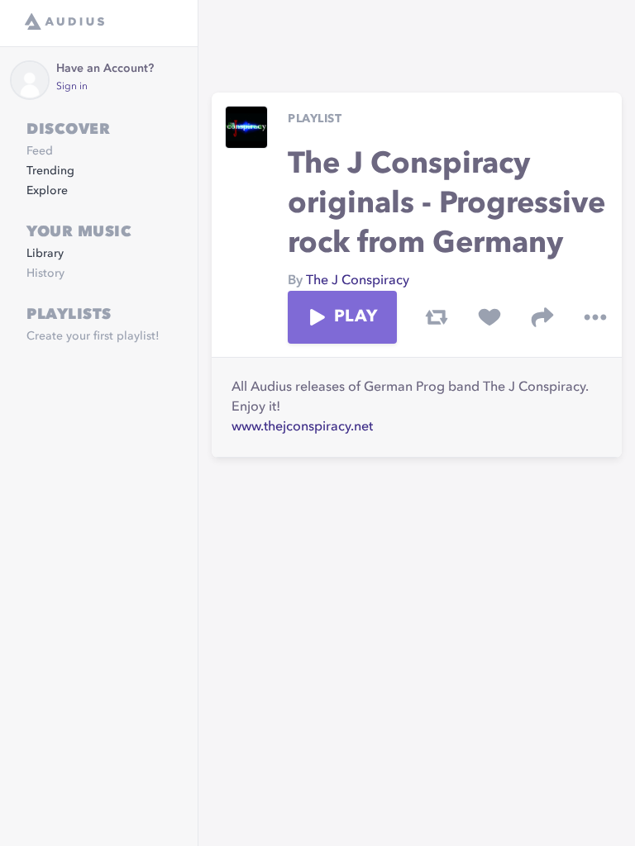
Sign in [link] (72, 87)
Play (355, 317)
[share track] (542, 317)
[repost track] (436, 317)
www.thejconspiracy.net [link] (302, 427)
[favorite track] (489, 317)
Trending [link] (50, 171)
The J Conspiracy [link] (357, 281)
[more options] (595, 317)
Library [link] (45, 253)
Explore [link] (47, 191)
